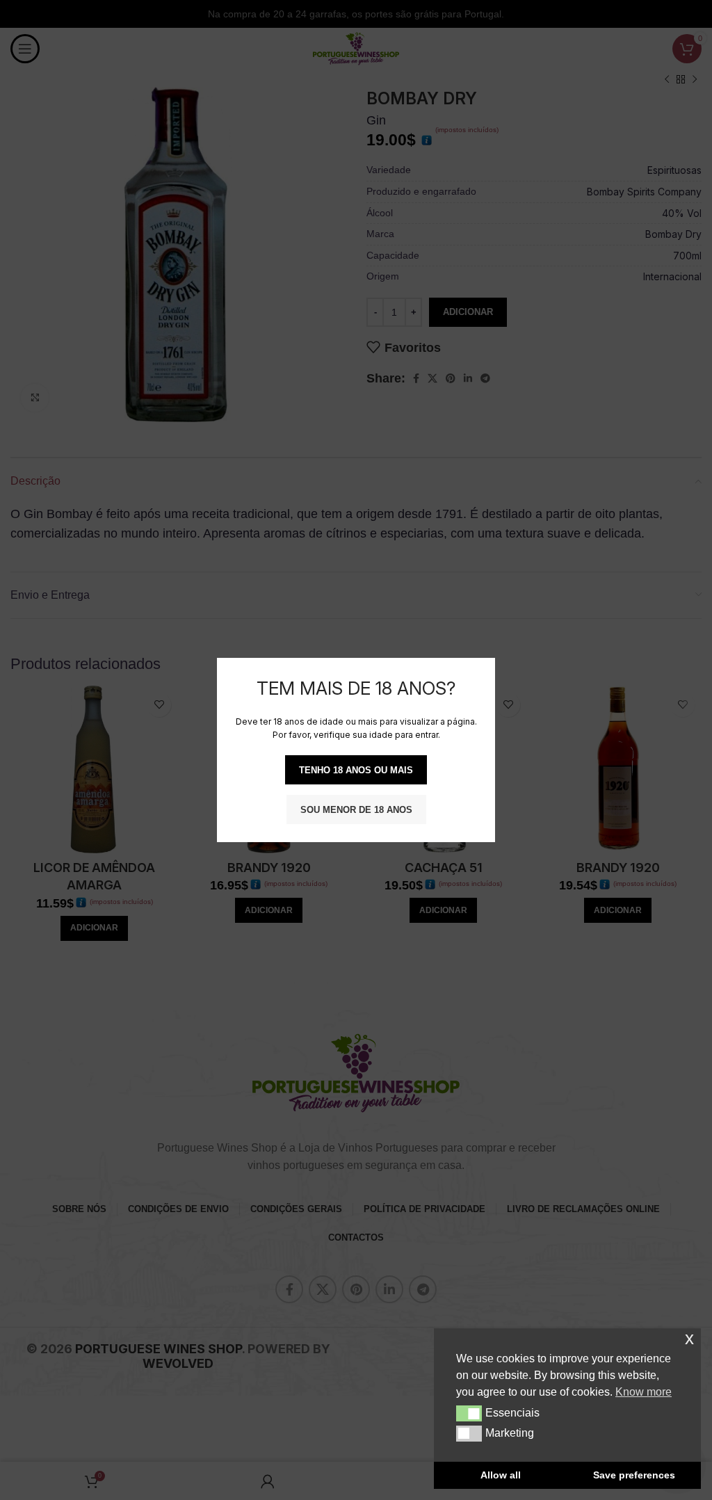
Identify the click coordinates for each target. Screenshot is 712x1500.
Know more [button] (643, 1392)
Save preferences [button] (634, 1475)
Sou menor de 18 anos (356, 810)
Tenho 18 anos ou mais (356, 770)
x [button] (689, 1338)
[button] (469, 1413)
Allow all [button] (500, 1475)
